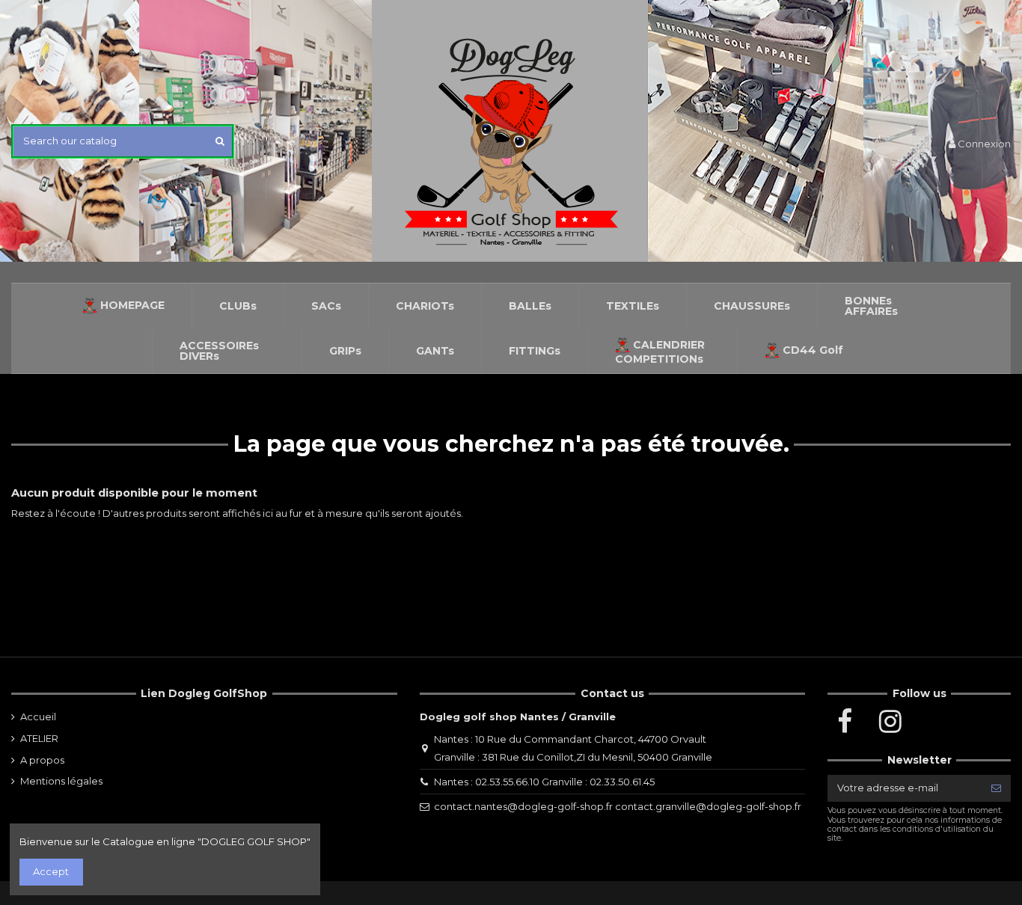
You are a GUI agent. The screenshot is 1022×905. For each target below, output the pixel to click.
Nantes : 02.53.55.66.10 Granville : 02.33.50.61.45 (544, 782)
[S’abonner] (996, 788)
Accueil (38, 717)
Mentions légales (61, 781)
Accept (51, 871)
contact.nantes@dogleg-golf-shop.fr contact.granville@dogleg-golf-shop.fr (617, 806)
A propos (42, 760)
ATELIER (39, 738)
